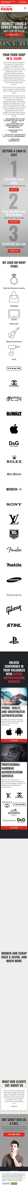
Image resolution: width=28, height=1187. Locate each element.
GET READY (14, 222)
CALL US (14, 189)
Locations (22, 2)
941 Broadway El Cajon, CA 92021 (8, 1)
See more (14, 741)
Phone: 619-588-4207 (5, 2)
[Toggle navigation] (25, 8)
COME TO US (14, 251)
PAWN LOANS (14, 35)
